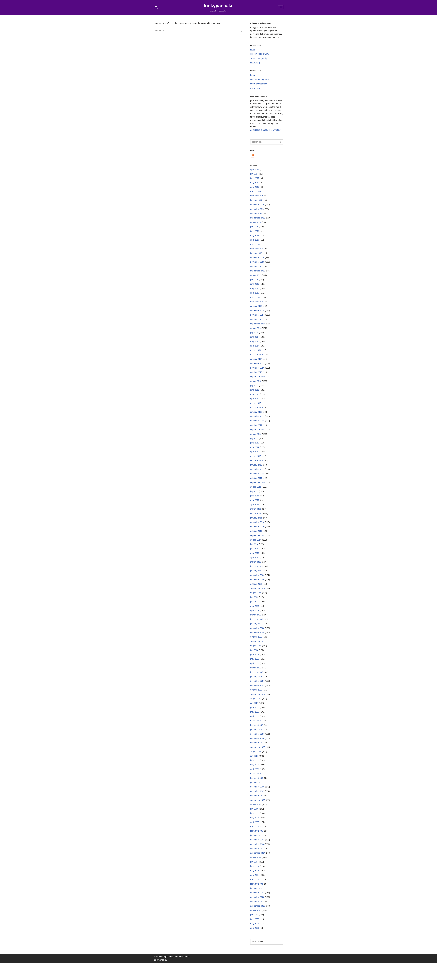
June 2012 (254, 443)
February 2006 (256, 778)
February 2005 (256, 831)
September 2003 (257, 906)
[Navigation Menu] (280, 7)
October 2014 (256, 319)
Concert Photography (259, 54)
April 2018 (254, 169)
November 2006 (257, 738)
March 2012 (255, 456)
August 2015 (256, 275)
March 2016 (255, 244)
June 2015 (254, 284)
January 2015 (256, 306)
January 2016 (256, 253)
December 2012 (257, 416)
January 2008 (256, 676)
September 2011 (257, 482)
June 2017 (254, 178)
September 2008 (257, 641)
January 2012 (256, 465)
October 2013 (256, 372)
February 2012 (256, 460)
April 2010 (254, 557)
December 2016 (257, 204)
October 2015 (256, 266)
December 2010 (257, 522)
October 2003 (256, 901)
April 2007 (254, 716)
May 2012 (254, 447)
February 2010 (256, 566)
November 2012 (257, 421)
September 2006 (257, 747)
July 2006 (254, 756)
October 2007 (256, 690)
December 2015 (257, 257)
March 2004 (255, 879)
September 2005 (257, 800)
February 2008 (256, 672)
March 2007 (255, 720)
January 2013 (256, 412)
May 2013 (254, 394)
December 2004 (257, 840)
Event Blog (255, 63)
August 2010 (256, 540)
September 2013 (257, 376)
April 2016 (254, 240)
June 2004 (254, 866)
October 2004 (256, 848)
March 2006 (255, 773)
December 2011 (257, 469)
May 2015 (254, 288)
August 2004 (256, 857)
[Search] (156, 7)
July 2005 (254, 809)
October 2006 (256, 743)
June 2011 (254, 496)
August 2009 (256, 593)
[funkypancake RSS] (252, 157)
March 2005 (255, 826)
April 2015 (254, 293)
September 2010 (257, 535)
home (252, 49)
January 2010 (256, 571)
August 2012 (256, 434)
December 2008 (257, 628)
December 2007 (257, 681)
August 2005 (256, 804)
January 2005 (256, 835)
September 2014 (257, 324)
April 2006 (254, 769)
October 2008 (256, 637)
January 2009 (256, 624)
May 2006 (254, 765)
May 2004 (254, 870)
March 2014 (255, 350)
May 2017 (254, 182)
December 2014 (257, 310)
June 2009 (254, 601)
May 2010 (254, 553)
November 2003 (257, 897)
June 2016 (254, 231)
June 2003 (254, 919)
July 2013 (254, 385)
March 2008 (255, 668)
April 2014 (254, 346)
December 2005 (257, 787)
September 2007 (257, 694)
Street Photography (258, 58)
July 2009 (254, 597)
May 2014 (254, 341)
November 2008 (257, 632)
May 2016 (254, 235)
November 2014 (257, 315)
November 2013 (257, 368)
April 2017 (254, 187)
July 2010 (254, 544)
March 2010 (255, 562)
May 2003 (254, 923)
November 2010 (257, 526)
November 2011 (257, 474)
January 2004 (256, 888)
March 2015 (255, 297)
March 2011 (255, 509)
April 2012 (254, 452)
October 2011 (256, 478)
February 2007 (256, 725)
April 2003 (254, 928)
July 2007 (254, 703)
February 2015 (256, 302)
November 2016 (257, 209)
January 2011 (256, 518)
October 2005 (256, 796)
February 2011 (256, 513)
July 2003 (254, 915)
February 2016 (256, 249)
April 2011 (254, 504)
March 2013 (255, 403)
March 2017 (255, 191)
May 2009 (254, 606)
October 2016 (256, 213)
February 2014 (256, 354)
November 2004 (257, 844)
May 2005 (254, 818)
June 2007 (254, 707)
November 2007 (257, 685)
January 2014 (256, 359)
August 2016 (256, 222)
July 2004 (254, 862)
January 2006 (256, 782)
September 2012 (257, 429)
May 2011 (254, 500)
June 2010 (254, 548)
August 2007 (256, 698)
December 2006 (257, 734)
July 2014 (254, 332)
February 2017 (256, 196)
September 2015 (257, 271)
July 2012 (254, 438)
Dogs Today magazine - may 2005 (265, 130)
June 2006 (254, 760)
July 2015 (254, 280)
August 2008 (256, 646)
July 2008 (254, 650)
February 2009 (256, 619)
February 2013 (256, 407)
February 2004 (256, 884)
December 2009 (257, 575)
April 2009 (254, 610)
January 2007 (256, 729)
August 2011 (255, 487)
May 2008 (254, 659)
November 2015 (257, 262)
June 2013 (254, 390)
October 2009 (256, 584)
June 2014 (254, 337)
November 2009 (257, 579)
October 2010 (256, 531)
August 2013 (256, 381)
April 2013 (254, 399)
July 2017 (254, 174)
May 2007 (254, 712)
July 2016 (254, 227)
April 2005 (254, 822)
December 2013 (257, 363)
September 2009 (257, 588)
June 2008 (254, 654)
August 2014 (256, 328)
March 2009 (255, 615)
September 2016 (257, 218)
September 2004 (257, 853)
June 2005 (254, 813)
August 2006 (256, 751)
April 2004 (254, 875)
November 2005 (257, 791)
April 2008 (254, 663)
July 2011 (254, 491)
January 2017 (256, 200)
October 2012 (256, 425)
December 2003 (257, 892)
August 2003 (256, 910)
